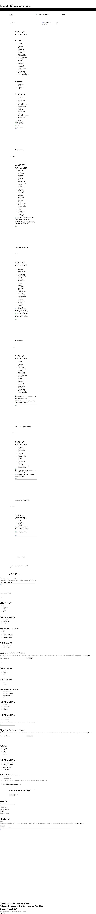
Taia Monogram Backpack (21, 402)
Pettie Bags (21, 59)
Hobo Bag (20, 189)
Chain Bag (20, 177)
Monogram (20, 45)
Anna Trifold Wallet (19, 476)
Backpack (20, 172)
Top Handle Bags (22, 55)
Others (4, 612)
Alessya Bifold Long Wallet (21, 472)
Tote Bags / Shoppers (23, 57)
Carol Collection (19, 127)
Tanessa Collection (19, 150)
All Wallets (20, 97)
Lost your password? (5, 809)
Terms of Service (7, 645)
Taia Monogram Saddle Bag (21, 223)
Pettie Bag (20, 279)
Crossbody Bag (22, 180)
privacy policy (80, 823)
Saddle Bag (21, 191)
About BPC (5, 620)
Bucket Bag (21, 48)
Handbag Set (21, 188)
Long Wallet (21, 192)
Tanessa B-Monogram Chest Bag (23, 426)
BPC (4, 682)
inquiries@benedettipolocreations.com (12, 784)
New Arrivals (6, 607)
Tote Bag (20, 184)
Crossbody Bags (22, 51)
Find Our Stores (6, 753)
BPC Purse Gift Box (20, 557)
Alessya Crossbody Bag (21, 398)
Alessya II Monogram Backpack (22, 312)
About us (5, 748)
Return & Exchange (7, 637)
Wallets (20, 102)
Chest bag (20, 178)
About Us (5, 705)
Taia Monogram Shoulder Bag (22, 219)
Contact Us (5, 623)
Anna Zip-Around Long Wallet (22, 500)
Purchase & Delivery (8, 636)
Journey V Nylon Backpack (21, 316)
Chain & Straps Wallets (23, 105)
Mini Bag (20, 186)
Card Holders (21, 100)
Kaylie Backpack (19, 340)
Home (10, 566)
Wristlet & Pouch (22, 106)
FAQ (4, 631)
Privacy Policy (6, 647)
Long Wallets (21, 103)
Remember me (4, 807)
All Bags (20, 43)
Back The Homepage (6, 582)
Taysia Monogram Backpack (21, 247)
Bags (4, 608)
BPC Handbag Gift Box (21, 533)
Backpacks (20, 46)
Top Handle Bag (22, 183)
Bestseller (5, 672)
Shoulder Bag (21, 54)
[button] (74, 15)
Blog (4, 633)
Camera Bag (21, 49)
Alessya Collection (19, 124)
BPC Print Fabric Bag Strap (21, 528)
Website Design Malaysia (34, 722)
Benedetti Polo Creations (15, 6)
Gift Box (20, 86)
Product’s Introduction (8, 634)
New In (4, 671)
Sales (19, 119)
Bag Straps (20, 84)
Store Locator (6, 621)
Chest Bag (20, 52)
